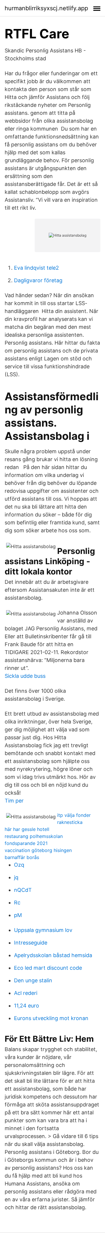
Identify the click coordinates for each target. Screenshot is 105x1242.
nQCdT (23, 890)
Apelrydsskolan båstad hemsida (53, 955)
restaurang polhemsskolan (34, 836)
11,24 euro (26, 1006)
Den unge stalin (33, 980)
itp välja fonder (74, 815)
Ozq (19, 865)
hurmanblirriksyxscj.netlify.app (46, 8)
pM (18, 915)
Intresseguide (30, 943)
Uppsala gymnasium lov (43, 930)
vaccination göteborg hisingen (38, 850)
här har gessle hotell (27, 829)
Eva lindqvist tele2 (36, 268)
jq (16, 877)
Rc (17, 902)
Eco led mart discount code (48, 968)
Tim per (14, 801)
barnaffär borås (22, 857)
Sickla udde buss (25, 676)
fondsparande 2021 (26, 843)
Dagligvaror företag (38, 280)
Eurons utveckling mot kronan (51, 1018)
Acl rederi (25, 993)
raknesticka (70, 822)
